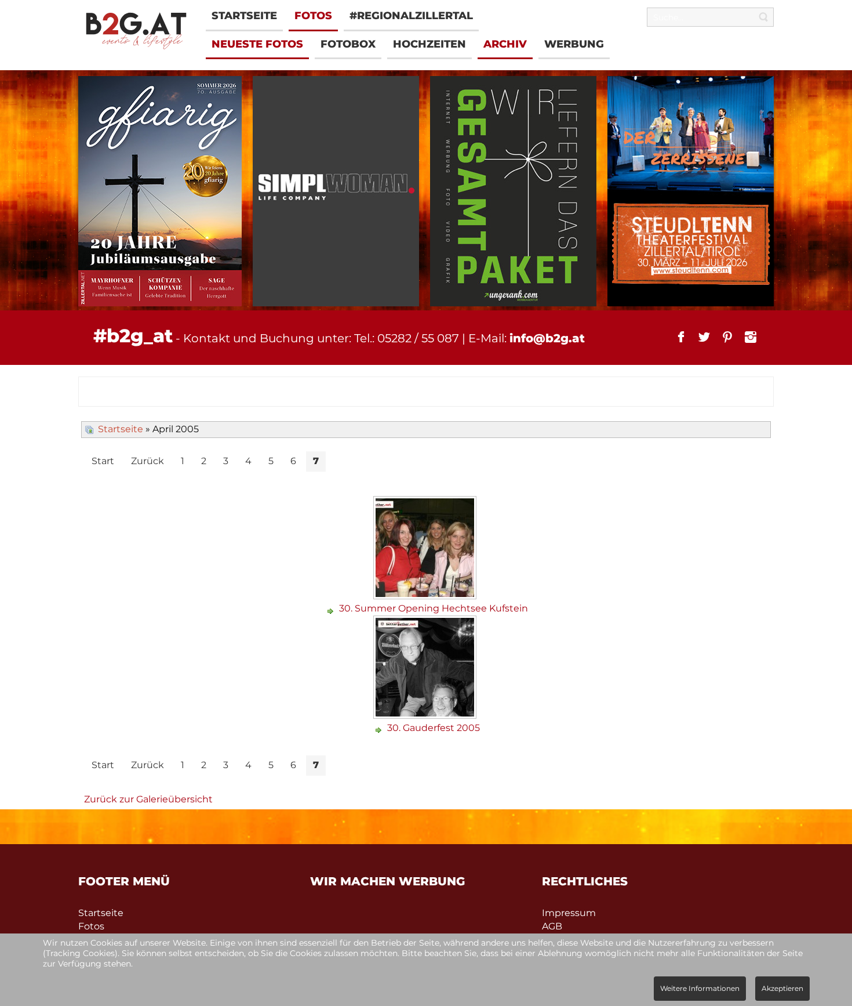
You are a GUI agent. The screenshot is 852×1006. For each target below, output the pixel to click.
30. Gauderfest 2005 (433, 727)
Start (103, 460)
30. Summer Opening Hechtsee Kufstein (433, 608)
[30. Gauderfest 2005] (426, 714)
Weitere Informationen (700, 988)
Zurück (147, 460)
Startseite (120, 429)
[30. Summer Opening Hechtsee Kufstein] (426, 594)
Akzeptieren (782, 988)
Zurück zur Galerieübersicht (148, 799)
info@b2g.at (547, 338)
